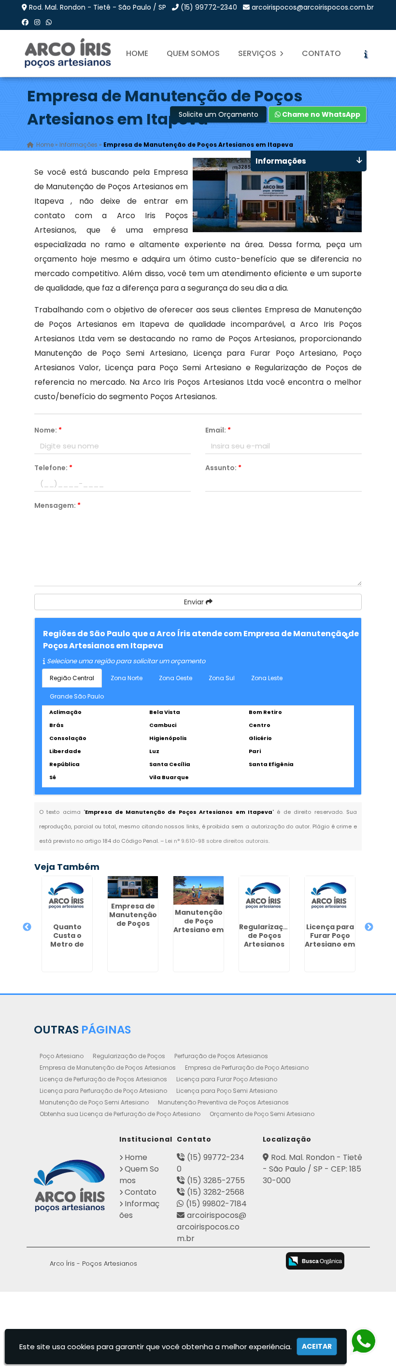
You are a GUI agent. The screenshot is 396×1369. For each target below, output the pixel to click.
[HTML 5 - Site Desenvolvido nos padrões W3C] (189, 1262)
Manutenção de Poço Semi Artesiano (94, 1102)
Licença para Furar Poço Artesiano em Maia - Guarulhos (330, 944)
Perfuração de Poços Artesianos (221, 1056)
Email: (218, 430)
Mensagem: (57, 505)
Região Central (72, 678)
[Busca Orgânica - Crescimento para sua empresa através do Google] (315, 1260)
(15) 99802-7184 (216, 1203)
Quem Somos (193, 53)
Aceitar (317, 1346)
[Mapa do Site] (162, 1259)
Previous (27, 927)
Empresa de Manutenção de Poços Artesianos (108, 1067)
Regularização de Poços (129, 1056)
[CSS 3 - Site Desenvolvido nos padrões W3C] (228, 1262)
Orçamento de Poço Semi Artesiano (262, 1114)
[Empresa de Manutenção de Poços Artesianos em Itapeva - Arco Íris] (68, 53)
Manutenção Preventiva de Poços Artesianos (223, 1102)
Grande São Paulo (77, 696)
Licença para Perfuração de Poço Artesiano (103, 1091)
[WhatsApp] (49, 22)
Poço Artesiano (62, 1056)
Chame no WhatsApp (320, 114)
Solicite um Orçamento (218, 114)
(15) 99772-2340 (209, 7)
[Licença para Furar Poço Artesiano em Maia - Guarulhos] (330, 897)
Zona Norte (126, 678)
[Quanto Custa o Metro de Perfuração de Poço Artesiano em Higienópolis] (67, 897)
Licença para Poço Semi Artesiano (226, 1091)
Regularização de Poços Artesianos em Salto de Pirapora (266, 944)
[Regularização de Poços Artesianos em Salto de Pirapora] (264, 897)
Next (369, 927)
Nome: (48, 430)
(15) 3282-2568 (215, 1192)
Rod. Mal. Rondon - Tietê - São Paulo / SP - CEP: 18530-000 (312, 1169)
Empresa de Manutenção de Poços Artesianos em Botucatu (133, 923)
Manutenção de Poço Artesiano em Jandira (198, 925)
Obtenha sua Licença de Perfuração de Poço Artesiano (120, 1114)
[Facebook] (25, 22)
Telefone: (53, 468)
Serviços (258, 53)
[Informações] (366, 53)
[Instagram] (37, 22)
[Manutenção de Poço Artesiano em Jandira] (198, 890)
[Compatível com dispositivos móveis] (266, 1262)
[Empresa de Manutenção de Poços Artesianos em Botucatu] (133, 887)
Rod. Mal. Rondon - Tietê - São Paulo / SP (97, 7)
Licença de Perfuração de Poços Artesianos (103, 1079)
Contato (321, 53)
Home (137, 53)
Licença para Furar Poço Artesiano (226, 1079)
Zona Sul (222, 678)
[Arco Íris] (69, 1185)
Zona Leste (267, 678)
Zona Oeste (175, 678)
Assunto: (223, 468)
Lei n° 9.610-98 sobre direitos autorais (217, 841)
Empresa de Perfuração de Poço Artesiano (247, 1067)
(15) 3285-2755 (216, 1180)
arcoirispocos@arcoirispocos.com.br (313, 7)
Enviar (195, 602)
